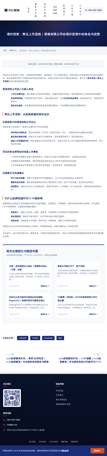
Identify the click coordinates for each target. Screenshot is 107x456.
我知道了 (97, 450)
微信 (60, 338)
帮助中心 (13, 50)
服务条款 (64, 442)
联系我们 (64, 10)
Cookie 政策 (53, 442)
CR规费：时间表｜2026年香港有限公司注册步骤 (77, 299)
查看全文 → (45, 286)
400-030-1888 (13, 420)
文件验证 (59, 395)
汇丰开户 (80, 10)
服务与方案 (36, 10)
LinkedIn (22, 338)
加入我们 (32, 442)
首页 (28, 10)
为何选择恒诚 (55, 10)
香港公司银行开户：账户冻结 (71, 266)
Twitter (35, 338)
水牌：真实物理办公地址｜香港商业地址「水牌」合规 (28, 268)
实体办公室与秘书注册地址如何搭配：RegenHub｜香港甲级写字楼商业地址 (27, 299)
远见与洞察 (45, 10)
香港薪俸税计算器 (63, 404)
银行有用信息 (61, 399)
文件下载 (72, 10)
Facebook (48, 338)
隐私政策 (74, 442)
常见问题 (59, 390)
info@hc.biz (12, 425)
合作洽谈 (42, 442)
